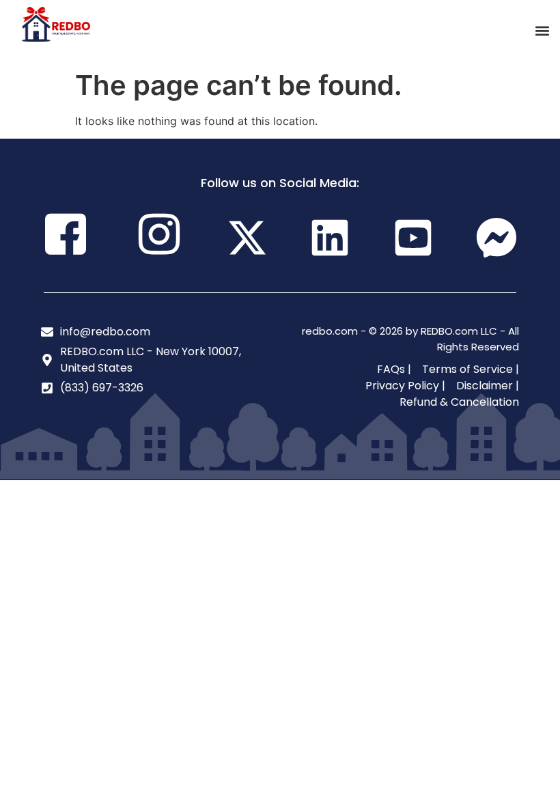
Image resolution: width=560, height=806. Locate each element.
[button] (542, 31)
